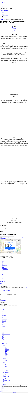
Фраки (5, 377)
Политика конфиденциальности (6, 290)
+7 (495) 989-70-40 (2, 10)
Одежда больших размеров (5, 269)
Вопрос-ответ (3, 2)
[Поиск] (2, 16)
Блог (2, 4)
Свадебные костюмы (4, 343)
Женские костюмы (4, 308)
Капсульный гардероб (4, 265)
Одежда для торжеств (4, 314)
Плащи (3, 270)
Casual (2, 318)
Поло (2, 312)
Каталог (3, 344)
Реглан (5, 368)
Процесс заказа (4, 384)
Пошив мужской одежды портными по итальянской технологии (8, 258)
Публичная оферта (4, 291)
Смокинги (3, 342)
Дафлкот (3, 333)
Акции (2, 6)
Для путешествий (7, 350)
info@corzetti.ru (2, 283)
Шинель (3, 339)
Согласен (15, 389)
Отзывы (3, 273)
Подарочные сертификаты (5, 15)
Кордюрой (14, 28)
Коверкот (6, 366)
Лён (14, 30)
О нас (2, 1)
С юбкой (6, 356)
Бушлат (6, 364)
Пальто (3, 14)
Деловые (6, 348)
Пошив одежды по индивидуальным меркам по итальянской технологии (9, 9)
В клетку (3, 322)
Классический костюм (4, 319)
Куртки (3, 316)
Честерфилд (6, 370)
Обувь (2, 264)
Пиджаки (3, 13)
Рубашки (3, 262)
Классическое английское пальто (6, 334)
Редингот (3, 337)
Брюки (2, 266)
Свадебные (6, 353)
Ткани (2, 277)
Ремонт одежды (4, 275)
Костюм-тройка (4, 320)
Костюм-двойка (4, 321)
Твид (14, 29)
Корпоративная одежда (5, 268)
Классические (3, 329)
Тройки (3, 327)
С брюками (3, 326)
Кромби (3, 335)
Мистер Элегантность (14, 31)
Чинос (2, 340)
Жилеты (3, 267)
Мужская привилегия (14, 27)
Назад (4, 345)
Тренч (2, 338)
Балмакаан (3, 332)
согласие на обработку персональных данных (9, 237)
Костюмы (3, 12)
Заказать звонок (7, 10)
